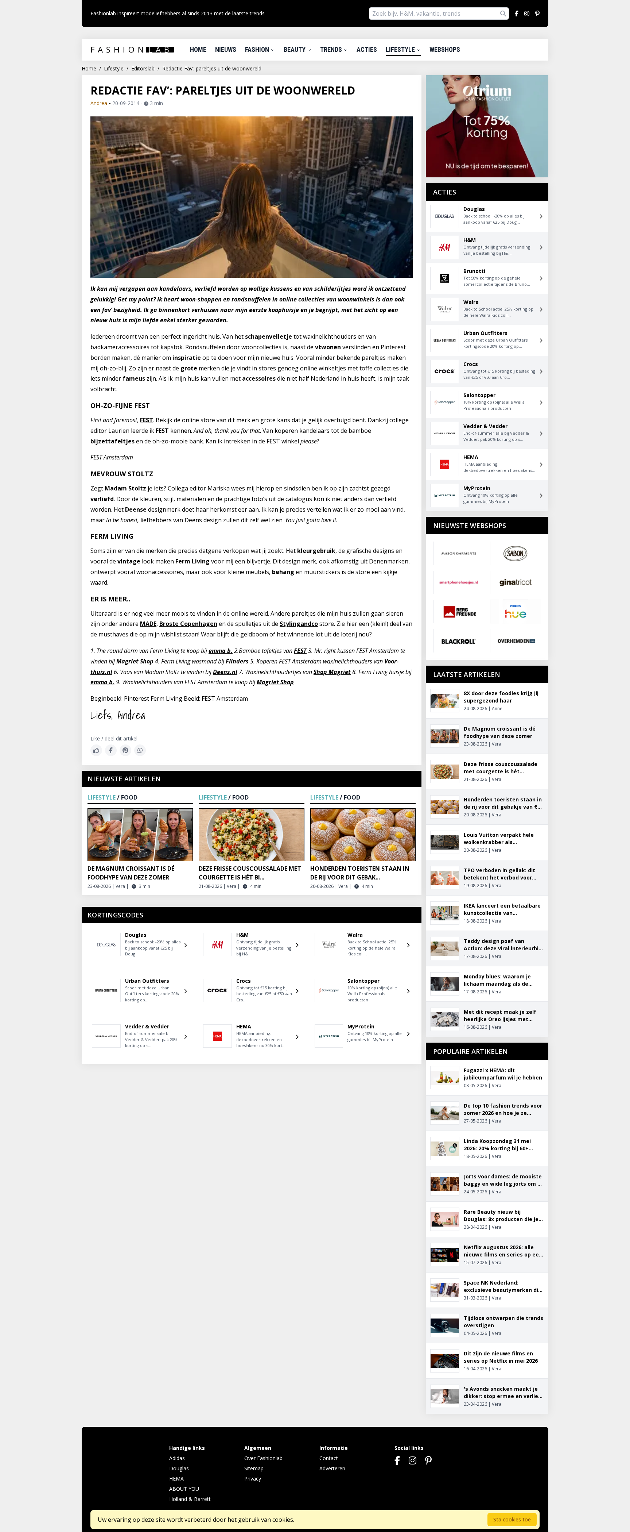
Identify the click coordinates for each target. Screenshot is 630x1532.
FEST (146, 420)
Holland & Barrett (190, 1499)
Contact (328, 1458)
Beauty (295, 49)
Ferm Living (192, 561)
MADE (148, 624)
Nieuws (225, 49)
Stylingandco (299, 624)
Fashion (258, 49)
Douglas (179, 1468)
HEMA (176, 1478)
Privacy (252, 1478)
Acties (367, 49)
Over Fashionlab (263, 1458)
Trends (331, 49)
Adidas (177, 1458)
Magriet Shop (134, 661)
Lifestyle (401, 49)
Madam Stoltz (125, 488)
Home (198, 49)
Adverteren (332, 1468)
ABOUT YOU (184, 1488)
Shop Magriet (332, 672)
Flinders (237, 661)
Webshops (444, 49)
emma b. (221, 651)
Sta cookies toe (512, 1519)
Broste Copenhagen (188, 624)
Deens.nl (225, 672)
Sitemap (254, 1468)
